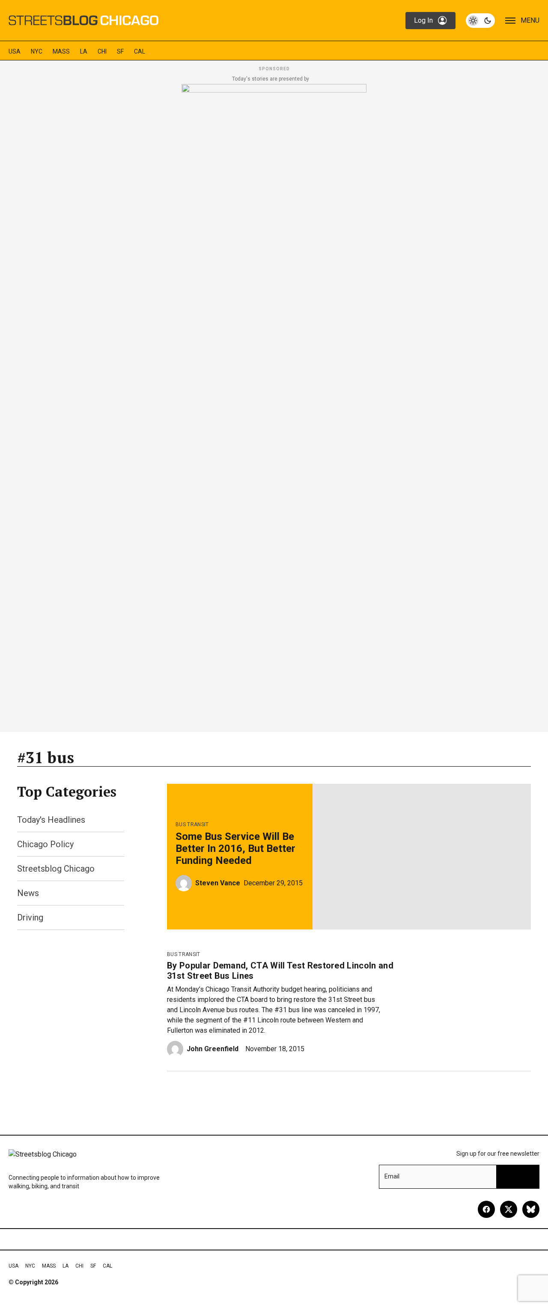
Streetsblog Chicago (56, 868)
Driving (30, 917)
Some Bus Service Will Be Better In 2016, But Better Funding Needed (235, 848)
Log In (423, 20)
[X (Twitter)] (508, 1209)
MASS (61, 51)
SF (120, 51)
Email (391, 1176)
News (28, 893)
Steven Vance (217, 883)
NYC (36, 51)
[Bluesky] (530, 1209)
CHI (102, 51)
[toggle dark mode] (480, 20)
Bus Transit (192, 824)
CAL (139, 51)
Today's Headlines (51, 820)
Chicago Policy (45, 844)
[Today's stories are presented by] (274, 405)
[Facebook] (486, 1209)
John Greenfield (212, 1049)
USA (15, 51)
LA (83, 51)
